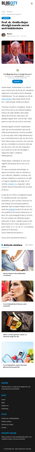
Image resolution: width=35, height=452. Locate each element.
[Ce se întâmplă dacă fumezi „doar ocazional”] (17, 291)
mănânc (11, 184)
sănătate (11, 209)
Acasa (3, 399)
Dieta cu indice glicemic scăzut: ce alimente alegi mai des (15, 335)
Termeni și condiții (7, 424)
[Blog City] (15, 3)
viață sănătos (6, 99)
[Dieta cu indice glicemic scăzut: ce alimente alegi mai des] (17, 321)
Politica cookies (6, 421)
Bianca (9, 34)
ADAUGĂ (17, 81)
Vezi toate (28, 245)
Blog (2, 402)
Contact (3, 427)
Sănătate (9, 12)
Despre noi (4, 405)
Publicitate (4, 409)
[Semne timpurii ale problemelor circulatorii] (17, 260)
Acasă (3, 12)
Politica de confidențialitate (10, 418)
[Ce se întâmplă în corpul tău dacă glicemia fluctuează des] (17, 352)
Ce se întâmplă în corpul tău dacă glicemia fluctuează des (15, 366)
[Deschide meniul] (32, 3)
